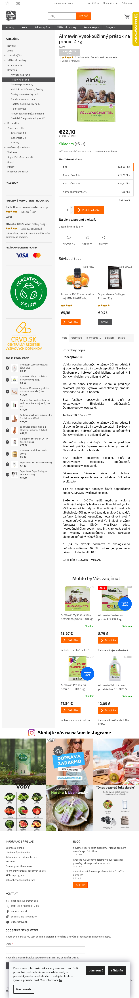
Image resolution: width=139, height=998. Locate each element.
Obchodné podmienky (16, 851)
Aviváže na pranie (19, 75)
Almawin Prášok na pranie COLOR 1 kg (109, 617)
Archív (79, 883)
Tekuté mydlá (17, 109)
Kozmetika (12, 123)
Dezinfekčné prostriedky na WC (27, 118)
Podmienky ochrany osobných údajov (24, 869)
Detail (104, 322)
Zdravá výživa (13, 55)
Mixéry (9, 167)
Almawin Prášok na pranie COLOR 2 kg (72, 686)
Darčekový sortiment (17, 147)
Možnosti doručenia (104, 151)
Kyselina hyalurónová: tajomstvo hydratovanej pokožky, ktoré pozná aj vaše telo (97, 859)
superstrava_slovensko (22, 915)
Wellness (11, 152)
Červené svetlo (14, 128)
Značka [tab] (120, 338)
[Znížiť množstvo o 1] (70, 212)
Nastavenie (22, 989)
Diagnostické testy (16, 172)
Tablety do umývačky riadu (24, 104)
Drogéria (10, 70)
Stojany (14, 142)
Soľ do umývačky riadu (22, 99)
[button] (76, 641)
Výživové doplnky (15, 60)
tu (59, 980)
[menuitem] (8, 27)
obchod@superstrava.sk (23, 899)
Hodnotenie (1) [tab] (92, 338)
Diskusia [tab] (108, 338)
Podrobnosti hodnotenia (103, 57)
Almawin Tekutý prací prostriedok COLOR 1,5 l (112, 687)
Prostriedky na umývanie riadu (26, 114)
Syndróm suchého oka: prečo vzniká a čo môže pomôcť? (97, 871)
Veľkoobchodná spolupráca (19, 878)
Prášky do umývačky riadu (24, 94)
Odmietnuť (94, 971)
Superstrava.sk (18, 910)
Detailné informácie (68, 227)
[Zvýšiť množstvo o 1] (70, 208)
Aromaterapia (13, 65)
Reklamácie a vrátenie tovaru (20, 855)
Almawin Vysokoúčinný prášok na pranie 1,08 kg (75, 616)
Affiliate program (13, 873)
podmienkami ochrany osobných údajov (56, 956)
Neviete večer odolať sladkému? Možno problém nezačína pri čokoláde (98, 848)
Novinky (10, 46)
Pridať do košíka (90, 209)
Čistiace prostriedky (21, 84)
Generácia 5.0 (17, 138)
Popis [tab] (62, 338)
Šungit (9, 162)
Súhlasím (116, 971)
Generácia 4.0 (17, 133)
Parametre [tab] (75, 338)
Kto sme (8, 860)
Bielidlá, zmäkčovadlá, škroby (26, 89)
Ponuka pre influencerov (17, 864)
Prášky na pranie (19, 80)
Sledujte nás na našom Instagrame (73, 732)
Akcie (9, 51)
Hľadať (82, 16)
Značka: (69, 61)
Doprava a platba (61, 3)
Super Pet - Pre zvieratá (19, 157)
